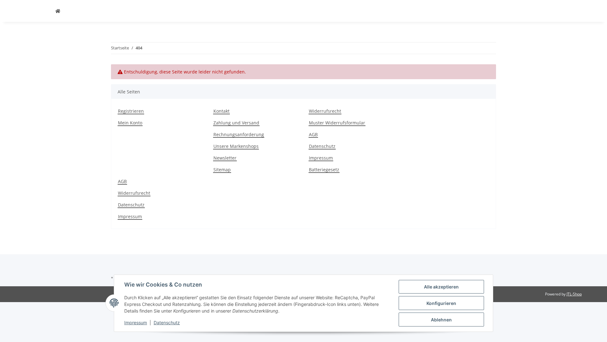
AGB (313, 134)
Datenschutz (322, 146)
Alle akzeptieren (441, 286)
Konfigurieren (441, 303)
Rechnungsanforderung (238, 134)
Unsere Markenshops (236, 146)
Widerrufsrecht (325, 111)
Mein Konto (130, 123)
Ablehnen (441, 319)
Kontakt (221, 111)
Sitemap (222, 170)
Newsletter (224, 158)
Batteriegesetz (324, 170)
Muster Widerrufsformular (337, 123)
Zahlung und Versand (236, 123)
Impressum (321, 158)
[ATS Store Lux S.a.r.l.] (58, 11)
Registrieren (131, 111)
